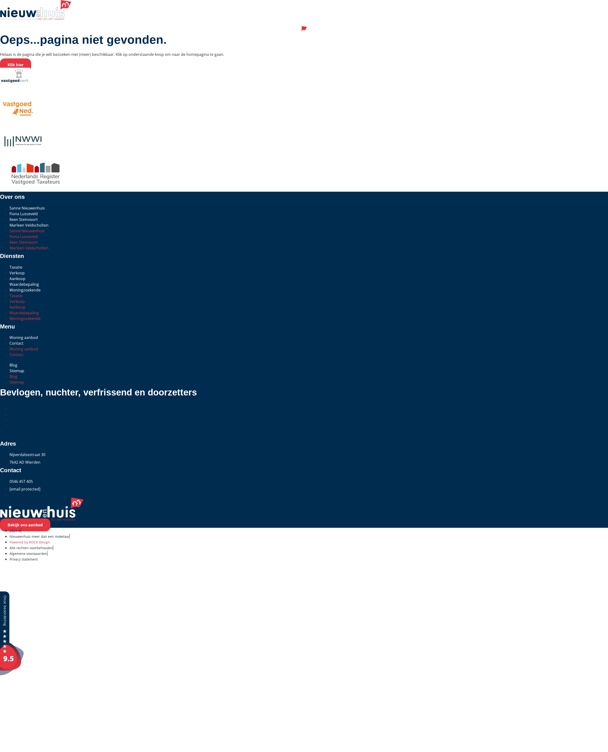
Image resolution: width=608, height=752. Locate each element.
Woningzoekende (25, 290)
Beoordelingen (27, 685)
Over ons (16, 723)
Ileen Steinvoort (24, 219)
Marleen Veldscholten (29, 225)
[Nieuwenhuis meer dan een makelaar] (12, 673)
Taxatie (16, 267)
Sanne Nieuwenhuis (27, 208)
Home (10, 571)
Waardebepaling (24, 284)
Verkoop (17, 273)
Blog (13, 365)
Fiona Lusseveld (24, 213)
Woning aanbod (24, 337)
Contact (17, 343)
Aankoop (17, 278)
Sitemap (17, 370)
